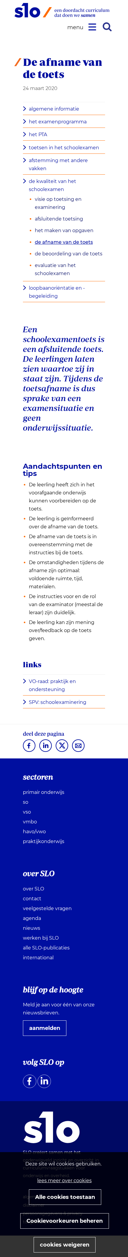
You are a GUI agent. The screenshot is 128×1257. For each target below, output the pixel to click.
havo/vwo (34, 831)
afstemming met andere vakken (58, 164)
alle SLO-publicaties (46, 948)
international (38, 957)
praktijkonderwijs (43, 841)
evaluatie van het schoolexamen (55, 269)
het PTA (38, 134)
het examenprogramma (58, 122)
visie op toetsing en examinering (58, 203)
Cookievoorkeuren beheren (64, 1221)
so (25, 802)
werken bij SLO (41, 938)
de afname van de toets (64, 242)
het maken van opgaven (64, 230)
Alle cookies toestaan (65, 1197)
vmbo (30, 822)
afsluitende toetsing (59, 219)
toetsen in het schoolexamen (64, 147)
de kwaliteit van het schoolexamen (52, 185)
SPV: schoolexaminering (59, 702)
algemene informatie (54, 109)
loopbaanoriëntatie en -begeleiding (57, 292)
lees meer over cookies (64, 1180)
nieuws (31, 928)
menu (76, 27)
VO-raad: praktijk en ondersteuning (52, 686)
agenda (32, 918)
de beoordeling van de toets (68, 254)
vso (27, 812)
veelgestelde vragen (47, 908)
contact (32, 898)
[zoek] (107, 26)
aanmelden (47, 1030)
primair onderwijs (43, 792)
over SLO (33, 889)
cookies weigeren (64, 1245)
